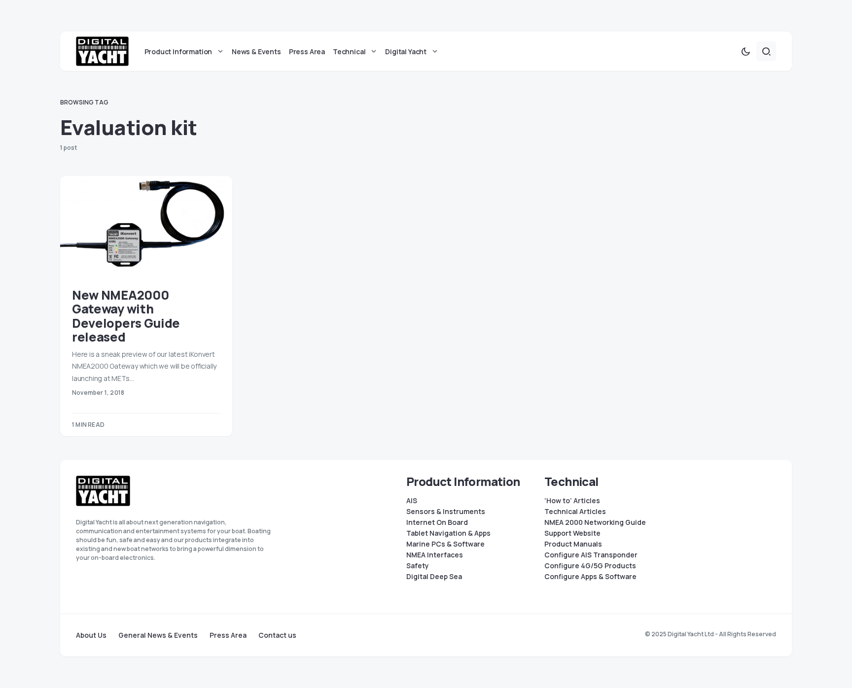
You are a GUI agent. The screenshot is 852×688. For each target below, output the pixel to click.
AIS (411, 500)
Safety (417, 565)
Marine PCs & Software (445, 544)
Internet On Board (437, 522)
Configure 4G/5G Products (590, 565)
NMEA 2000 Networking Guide (595, 522)
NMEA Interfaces (434, 554)
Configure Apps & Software (590, 576)
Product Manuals (573, 544)
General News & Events (158, 635)
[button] (745, 51)
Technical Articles (575, 511)
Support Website (572, 533)
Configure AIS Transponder (591, 554)
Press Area (228, 635)
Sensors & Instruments (445, 511)
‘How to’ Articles (572, 500)
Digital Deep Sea (434, 576)
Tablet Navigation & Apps (448, 533)
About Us (91, 635)
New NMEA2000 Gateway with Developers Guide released (126, 316)
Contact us (277, 635)
